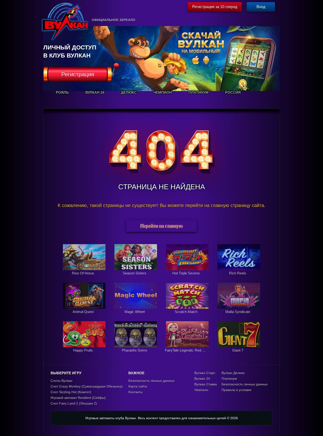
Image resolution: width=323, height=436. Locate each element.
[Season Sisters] (136, 278)
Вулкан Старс (204, 373)
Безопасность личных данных (151, 381)
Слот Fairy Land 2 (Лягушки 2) (74, 403)
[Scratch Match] (188, 317)
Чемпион (201, 390)
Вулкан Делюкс (233, 373)
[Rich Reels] (239, 278)
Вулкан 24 (202, 378)
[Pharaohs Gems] (136, 355)
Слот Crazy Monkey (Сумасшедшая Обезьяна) (87, 386)
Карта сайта (137, 386)
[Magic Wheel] (136, 317)
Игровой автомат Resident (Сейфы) (78, 398)
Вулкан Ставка (205, 384)
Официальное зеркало (113, 20)
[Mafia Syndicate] (239, 317)
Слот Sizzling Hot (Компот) (71, 392)
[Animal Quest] (84, 317)
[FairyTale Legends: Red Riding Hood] (188, 355)
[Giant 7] (239, 355)
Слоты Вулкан (61, 381)
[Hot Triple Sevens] (188, 278)
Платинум (229, 378)
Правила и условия (236, 390)
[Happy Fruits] (84, 355)
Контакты (135, 392)
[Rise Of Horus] (84, 278)
